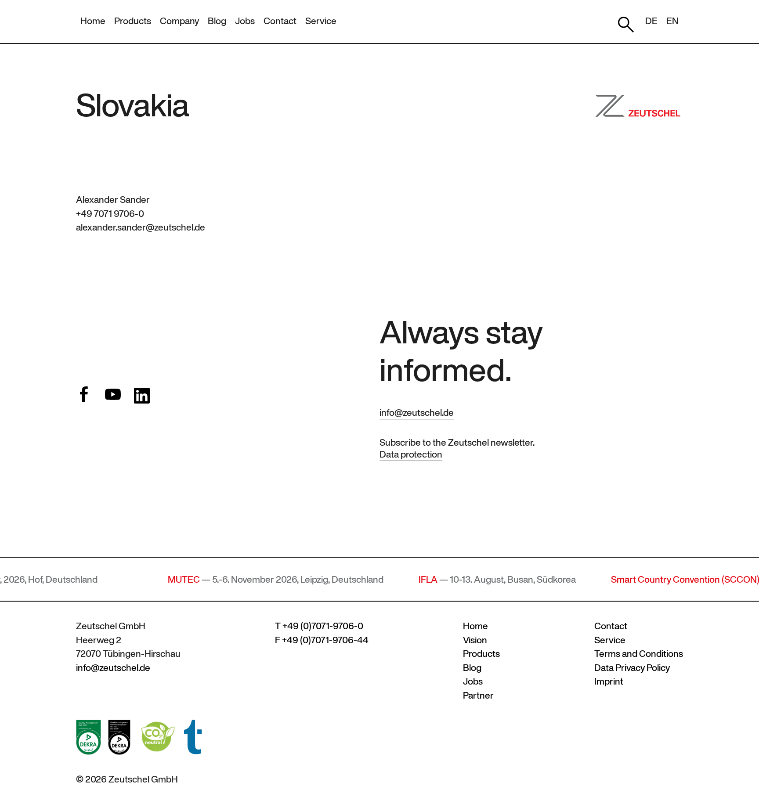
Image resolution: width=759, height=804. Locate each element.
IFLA (398, 579)
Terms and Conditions (638, 653)
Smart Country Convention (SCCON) (655, 579)
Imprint (608, 681)
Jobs (245, 20)
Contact (280, 20)
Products (132, 20)
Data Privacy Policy (632, 667)
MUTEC (154, 579)
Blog (217, 20)
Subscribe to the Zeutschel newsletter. (457, 442)
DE (651, 20)
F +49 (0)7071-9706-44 (322, 640)
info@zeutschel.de (417, 412)
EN (672, 20)
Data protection (411, 454)
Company (179, 20)
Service (320, 20)
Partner (478, 695)
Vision (475, 640)
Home (92, 20)
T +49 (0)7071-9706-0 (319, 626)
